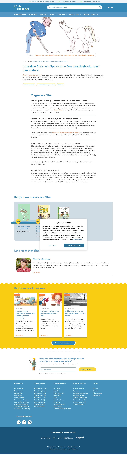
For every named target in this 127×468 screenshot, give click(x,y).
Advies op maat (74, 14)
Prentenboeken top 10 (79, 402)
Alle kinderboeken (20, 14)
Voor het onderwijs (78, 404)
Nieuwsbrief (96, 395)
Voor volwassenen (39, 406)
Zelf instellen (52, 245)
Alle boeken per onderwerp (22, 409)
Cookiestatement (75, 447)
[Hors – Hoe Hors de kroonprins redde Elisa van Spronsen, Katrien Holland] (23, 219)
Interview (60, 85)
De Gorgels (57, 388)
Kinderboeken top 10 (79, 400)
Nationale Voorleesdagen (80, 393)
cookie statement (77, 239)
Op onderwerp (32, 14)
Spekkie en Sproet (59, 400)
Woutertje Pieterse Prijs (80, 397)
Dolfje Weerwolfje (59, 393)
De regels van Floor (59, 404)
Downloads (61, 14)
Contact (93, 14)
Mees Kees (57, 402)
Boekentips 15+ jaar (39, 404)
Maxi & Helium (58, 406)
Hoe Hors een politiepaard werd (32, 75)
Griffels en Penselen (79, 395)
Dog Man (56, 391)
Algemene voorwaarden (64, 447)
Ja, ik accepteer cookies (74, 245)
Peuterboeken (18, 393)
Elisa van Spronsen (29, 85)
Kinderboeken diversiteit (21, 402)
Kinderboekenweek (78, 388)
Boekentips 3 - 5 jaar (40, 393)
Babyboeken (18, 395)
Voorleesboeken (19, 388)
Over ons (95, 388)
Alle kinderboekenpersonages (62, 409)
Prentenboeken (18, 391)
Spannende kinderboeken (21, 406)
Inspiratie (86, 14)
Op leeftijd (42, 14)
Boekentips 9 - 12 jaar (40, 400)
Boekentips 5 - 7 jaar (40, 395)
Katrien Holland (58, 110)
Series (52, 14)
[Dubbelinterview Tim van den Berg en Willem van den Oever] (75, 315)
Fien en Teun (57, 395)
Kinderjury (76, 391)
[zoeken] (100, 7)
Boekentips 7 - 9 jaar (40, 397)
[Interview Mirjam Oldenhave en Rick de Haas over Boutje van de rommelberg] (25, 315)
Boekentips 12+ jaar (39, 402)
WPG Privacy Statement (55, 373)
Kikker (55, 397)
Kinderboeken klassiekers (21, 400)
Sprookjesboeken (19, 397)
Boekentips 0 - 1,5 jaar (40, 388)
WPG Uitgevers (74, 449)
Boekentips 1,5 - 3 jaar (40, 391)
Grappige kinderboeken (21, 404)
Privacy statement (52, 447)
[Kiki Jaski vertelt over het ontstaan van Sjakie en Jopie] (50, 315)
